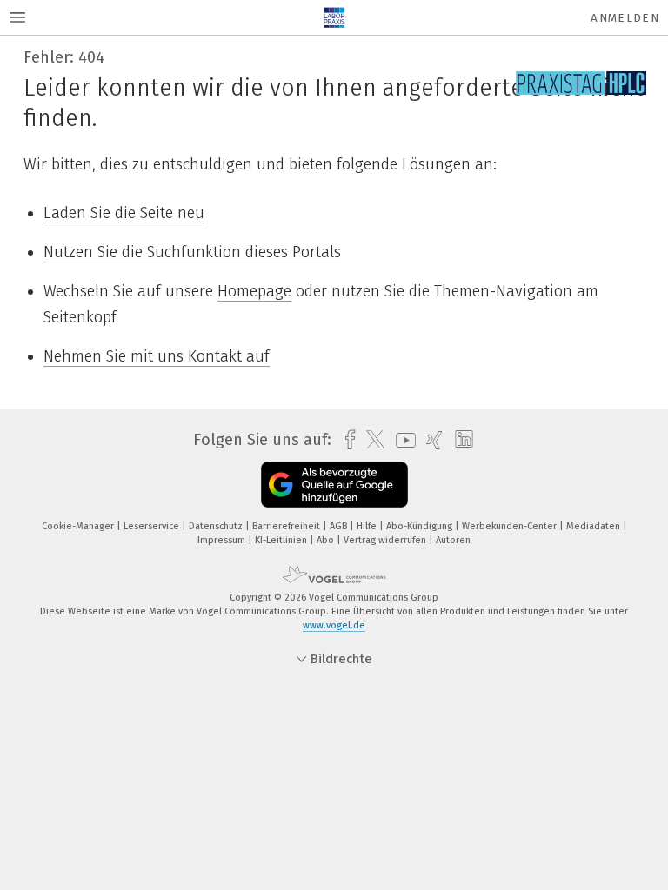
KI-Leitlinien (282, 540)
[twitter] (371, 440)
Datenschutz (217, 526)
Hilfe (368, 526)
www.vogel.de (334, 625)
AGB (340, 526)
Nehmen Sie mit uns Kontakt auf (156, 356)
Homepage (254, 291)
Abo (327, 540)
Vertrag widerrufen (386, 540)
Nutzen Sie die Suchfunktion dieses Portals (192, 252)
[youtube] (401, 440)
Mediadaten (594, 526)
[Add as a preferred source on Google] (334, 485)
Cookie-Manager (79, 526)
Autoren (453, 540)
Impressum (222, 540)
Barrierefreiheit (287, 526)
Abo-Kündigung (420, 526)
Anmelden (625, 17)
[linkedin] (459, 439)
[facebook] (346, 440)
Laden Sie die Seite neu (123, 212)
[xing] (430, 440)
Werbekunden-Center (510, 526)
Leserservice (153, 526)
